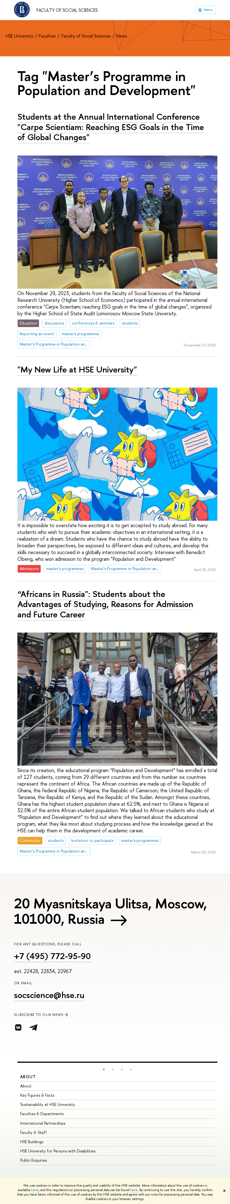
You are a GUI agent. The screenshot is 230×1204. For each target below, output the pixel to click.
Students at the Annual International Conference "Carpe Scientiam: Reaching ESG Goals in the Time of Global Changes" (110, 127)
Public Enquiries (33, 1160)
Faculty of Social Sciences (67, 10)
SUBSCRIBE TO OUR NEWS (38, 1014)
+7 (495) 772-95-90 (52, 956)
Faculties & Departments (42, 1113)
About (28, 1076)
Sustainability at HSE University (47, 1104)
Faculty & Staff (33, 1132)
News (121, 36)
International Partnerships (42, 1123)
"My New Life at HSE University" (77, 369)
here (35, 1190)
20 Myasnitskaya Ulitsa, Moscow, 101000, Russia (110, 911)
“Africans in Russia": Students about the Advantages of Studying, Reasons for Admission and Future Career (105, 604)
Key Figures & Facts (37, 1095)
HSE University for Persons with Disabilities (57, 1151)
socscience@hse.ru (49, 995)
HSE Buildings (31, 1141)
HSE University (20, 36)
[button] (103, 1069)
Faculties (48, 36)
